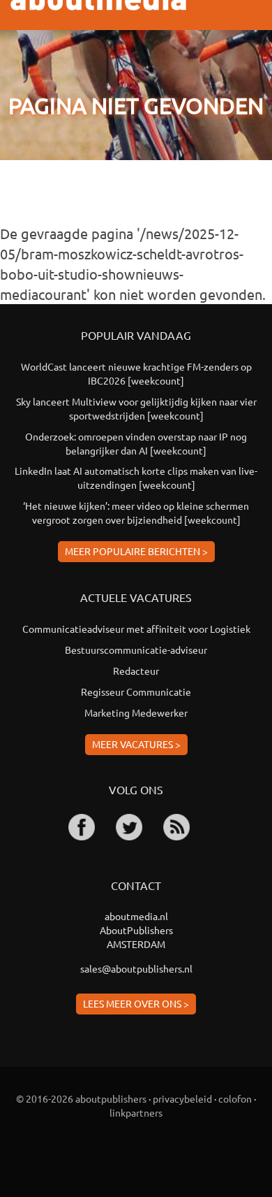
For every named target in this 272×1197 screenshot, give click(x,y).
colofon (235, 1098)
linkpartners (136, 1112)
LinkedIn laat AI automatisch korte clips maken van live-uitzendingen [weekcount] (136, 477)
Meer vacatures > (136, 744)
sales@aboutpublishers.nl (136, 968)
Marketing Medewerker (136, 712)
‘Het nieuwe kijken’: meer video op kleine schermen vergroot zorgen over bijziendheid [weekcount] (136, 512)
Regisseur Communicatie (136, 691)
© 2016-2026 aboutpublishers (81, 1098)
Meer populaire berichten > (136, 551)
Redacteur (136, 670)
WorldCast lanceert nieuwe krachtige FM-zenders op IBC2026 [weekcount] (136, 373)
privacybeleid (182, 1098)
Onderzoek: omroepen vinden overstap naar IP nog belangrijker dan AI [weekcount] (136, 443)
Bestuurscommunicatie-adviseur (136, 649)
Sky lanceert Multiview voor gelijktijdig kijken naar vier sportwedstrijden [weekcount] (136, 408)
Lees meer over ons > (136, 1003)
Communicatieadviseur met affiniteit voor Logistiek (136, 628)
